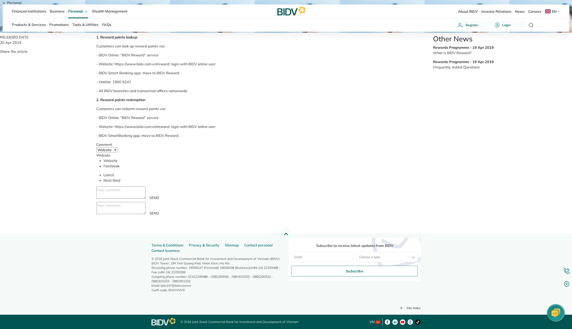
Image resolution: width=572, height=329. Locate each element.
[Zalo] (410, 321)
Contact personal (258, 245)
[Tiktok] (418, 321)
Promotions (59, 24)
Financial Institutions (29, 11)
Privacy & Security (204, 245)
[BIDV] (163, 322)
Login (506, 25)
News (520, 11)
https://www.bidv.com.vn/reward (142, 64)
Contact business (165, 250)
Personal (14, 2)
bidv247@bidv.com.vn (176, 286)
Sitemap (232, 245)
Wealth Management (109, 11)
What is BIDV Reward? (452, 53)
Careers (534, 11)
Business (57, 11)
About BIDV (468, 11)
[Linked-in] (395, 321)
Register (472, 25)
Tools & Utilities (85, 24)
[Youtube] (402, 321)
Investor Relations (496, 11)
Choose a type (369, 257)
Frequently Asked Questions (456, 67)
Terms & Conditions (167, 245)
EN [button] (554, 11)
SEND (154, 197)
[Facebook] (387, 321)
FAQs (106, 24)
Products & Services (29, 24)
